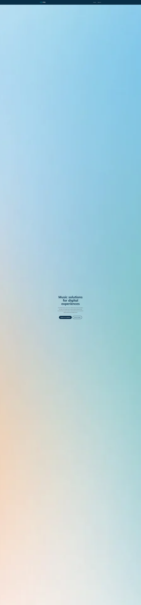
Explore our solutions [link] (65, 317)
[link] (42, 2)
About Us (99, 2)
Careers (94, 2)
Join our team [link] (77, 317)
